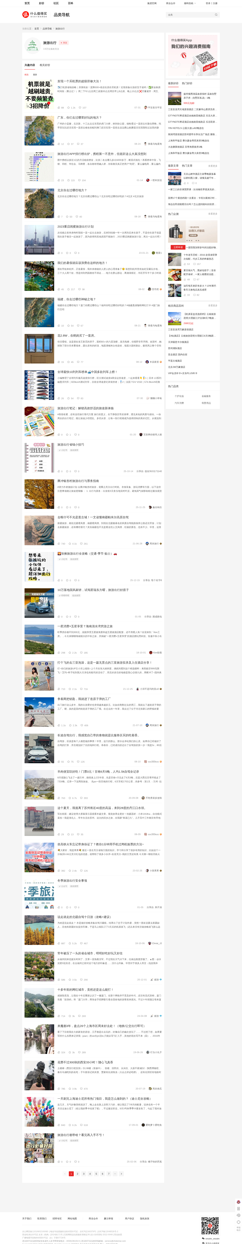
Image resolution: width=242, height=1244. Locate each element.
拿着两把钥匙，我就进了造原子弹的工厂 (84, 699)
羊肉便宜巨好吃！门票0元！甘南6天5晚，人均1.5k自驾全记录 (98, 771)
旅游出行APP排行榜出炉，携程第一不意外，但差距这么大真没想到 (101, 154)
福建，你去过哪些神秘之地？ (76, 299)
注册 (215, 3)
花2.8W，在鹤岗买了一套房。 (77, 335)
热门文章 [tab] (187, 165)
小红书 (64, 450)
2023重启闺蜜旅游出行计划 (75, 226)
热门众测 (173, 214)
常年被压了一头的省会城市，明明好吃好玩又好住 (90, 953)
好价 (41, 3)
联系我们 (42, 1218)
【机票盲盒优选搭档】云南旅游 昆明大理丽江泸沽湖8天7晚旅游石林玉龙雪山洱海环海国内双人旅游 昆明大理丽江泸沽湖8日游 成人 (200, 316)
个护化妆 (179, 396)
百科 (70, 3)
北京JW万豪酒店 (176, 367)
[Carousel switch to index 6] (198, 240)
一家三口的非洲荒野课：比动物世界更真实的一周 (193, 189)
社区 (56, 3)
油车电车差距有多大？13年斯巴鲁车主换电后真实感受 (200, 287)
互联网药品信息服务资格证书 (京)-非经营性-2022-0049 (88, 1234)
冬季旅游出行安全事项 (72, 880)
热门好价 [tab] (187, 83)
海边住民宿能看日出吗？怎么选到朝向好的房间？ (193, 204)
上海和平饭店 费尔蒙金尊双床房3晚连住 (188, 140)
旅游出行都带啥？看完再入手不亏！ (81, 1135)
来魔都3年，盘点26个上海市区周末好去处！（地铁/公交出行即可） (101, 1026)
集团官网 (152, 3)
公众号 (64, 886)
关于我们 (26, 1218)
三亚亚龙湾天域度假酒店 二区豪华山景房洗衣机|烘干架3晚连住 (200, 109)
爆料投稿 (188, 3)
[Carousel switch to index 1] (187, 240)
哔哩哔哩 (65, 595)
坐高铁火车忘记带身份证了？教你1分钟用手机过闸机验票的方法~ (100, 844)
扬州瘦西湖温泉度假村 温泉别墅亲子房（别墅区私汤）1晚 (200, 96)
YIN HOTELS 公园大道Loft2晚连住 (186, 128)
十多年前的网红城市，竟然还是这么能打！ (85, 989)
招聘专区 (57, 1218)
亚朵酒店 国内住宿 (177, 354)
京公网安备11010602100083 (35, 1231)
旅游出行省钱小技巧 (70, 444)
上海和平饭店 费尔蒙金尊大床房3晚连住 (188, 153)
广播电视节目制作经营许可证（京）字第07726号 (44, 1238)
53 (188, 264)
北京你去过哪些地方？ (72, 190)
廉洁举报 (108, 1218)
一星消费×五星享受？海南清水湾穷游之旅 (85, 626)
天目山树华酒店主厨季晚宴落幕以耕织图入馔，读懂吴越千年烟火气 (200, 176)
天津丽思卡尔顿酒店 (178, 342)
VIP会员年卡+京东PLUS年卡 (182, 373)
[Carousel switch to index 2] (189, 240)
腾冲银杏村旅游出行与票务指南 (78, 481)
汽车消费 (179, 403)
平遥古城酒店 (175, 360)
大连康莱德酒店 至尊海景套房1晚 (185, 147)
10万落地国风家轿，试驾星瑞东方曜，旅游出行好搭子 (93, 590)
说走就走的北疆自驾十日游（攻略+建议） (85, 917)
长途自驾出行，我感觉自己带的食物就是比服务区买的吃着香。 (98, 735)
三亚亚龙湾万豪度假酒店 (180, 329)
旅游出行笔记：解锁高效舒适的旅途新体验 (85, 408)
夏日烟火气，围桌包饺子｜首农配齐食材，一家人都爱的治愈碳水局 (200, 272)
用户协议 (129, 1218)
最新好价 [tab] (173, 83)
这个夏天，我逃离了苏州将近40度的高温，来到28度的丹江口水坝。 (102, 808)
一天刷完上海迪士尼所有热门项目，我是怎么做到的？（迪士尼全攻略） (104, 1098)
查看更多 (212, 166)
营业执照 (118, 1234)
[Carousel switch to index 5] (196, 240)
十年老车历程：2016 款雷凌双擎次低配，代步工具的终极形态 (200, 257)
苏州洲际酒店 (175, 348)
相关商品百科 (176, 305)
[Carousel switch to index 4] (193, 240)
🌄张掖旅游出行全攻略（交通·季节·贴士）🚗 (87, 553)
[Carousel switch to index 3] (191, 240)
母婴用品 (206, 403)
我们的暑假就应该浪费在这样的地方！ (82, 263)
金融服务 (206, 396)
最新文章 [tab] (173, 165)
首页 (36, 28)
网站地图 (72, 1218)
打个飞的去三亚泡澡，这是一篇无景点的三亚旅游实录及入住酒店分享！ (104, 662)
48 (188, 279)
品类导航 (62, 14)
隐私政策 (144, 1218)
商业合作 (170, 3)
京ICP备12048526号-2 (108, 1231)
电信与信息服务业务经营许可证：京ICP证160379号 (73, 1231)
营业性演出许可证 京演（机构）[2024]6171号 (42, 1234)
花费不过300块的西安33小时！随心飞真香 (85, 1062)
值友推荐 (74, 450)
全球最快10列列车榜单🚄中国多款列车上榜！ (87, 372)
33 (188, 295)
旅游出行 (60, 28)
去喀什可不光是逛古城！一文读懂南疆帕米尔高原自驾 (93, 517)
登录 (208, 3)
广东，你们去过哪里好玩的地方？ (79, 117)
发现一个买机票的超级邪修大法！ (79, 81)
